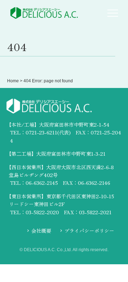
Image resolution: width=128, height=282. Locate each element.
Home (13, 80)
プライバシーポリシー (89, 230)
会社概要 (41, 230)
